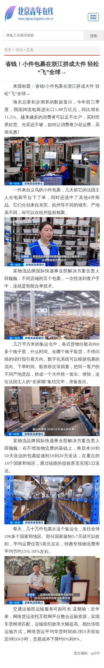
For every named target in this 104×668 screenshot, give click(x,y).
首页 (7, 50)
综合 (19, 50)
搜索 (93, 36)
